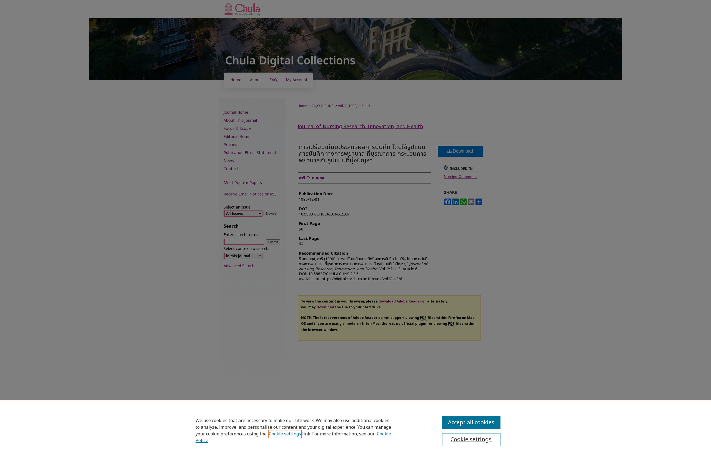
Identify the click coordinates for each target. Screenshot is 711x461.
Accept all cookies (471, 422)
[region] (355, 430)
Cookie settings (285, 434)
